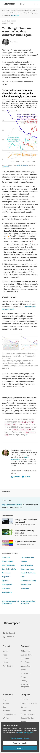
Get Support (10, 633)
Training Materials (9, 714)
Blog (22, 4)
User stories (25, 588)
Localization (25, 666)
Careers (24, 707)
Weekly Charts (6, 21)
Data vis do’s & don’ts (9, 569)
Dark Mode (25, 659)
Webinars (6, 711)
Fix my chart (6, 573)
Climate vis (6, 557)
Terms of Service (27, 718)
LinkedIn (17, 476)
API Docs (6, 718)
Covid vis (24, 561)
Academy (6, 703)
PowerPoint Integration (25, 685)
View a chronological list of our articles (10, 602)
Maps (23, 577)
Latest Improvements (29, 703)
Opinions (5, 581)
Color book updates (27, 557)
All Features (25, 651)
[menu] (35, 4)
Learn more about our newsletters (28, 602)
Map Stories (6, 577)
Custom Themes (27, 655)
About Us (24, 700)
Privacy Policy (26, 711)
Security (24, 681)
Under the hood (26, 584)
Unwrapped (6, 588)
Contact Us (10, 637)
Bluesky (27, 476)
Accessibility (25, 673)
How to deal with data (28, 573)
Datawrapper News (27, 569)
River (4, 707)
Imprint (23, 722)
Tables (5, 659)
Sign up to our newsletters (12, 505)
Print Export (25, 662)
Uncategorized (7, 584)
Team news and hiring (28, 581)
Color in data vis (7, 561)
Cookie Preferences (28, 714)
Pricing (5, 662)
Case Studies (7, 666)
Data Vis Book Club (8, 565)
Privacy (23, 677)
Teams (23, 670)
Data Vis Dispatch (27, 565)
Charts (5, 651)
